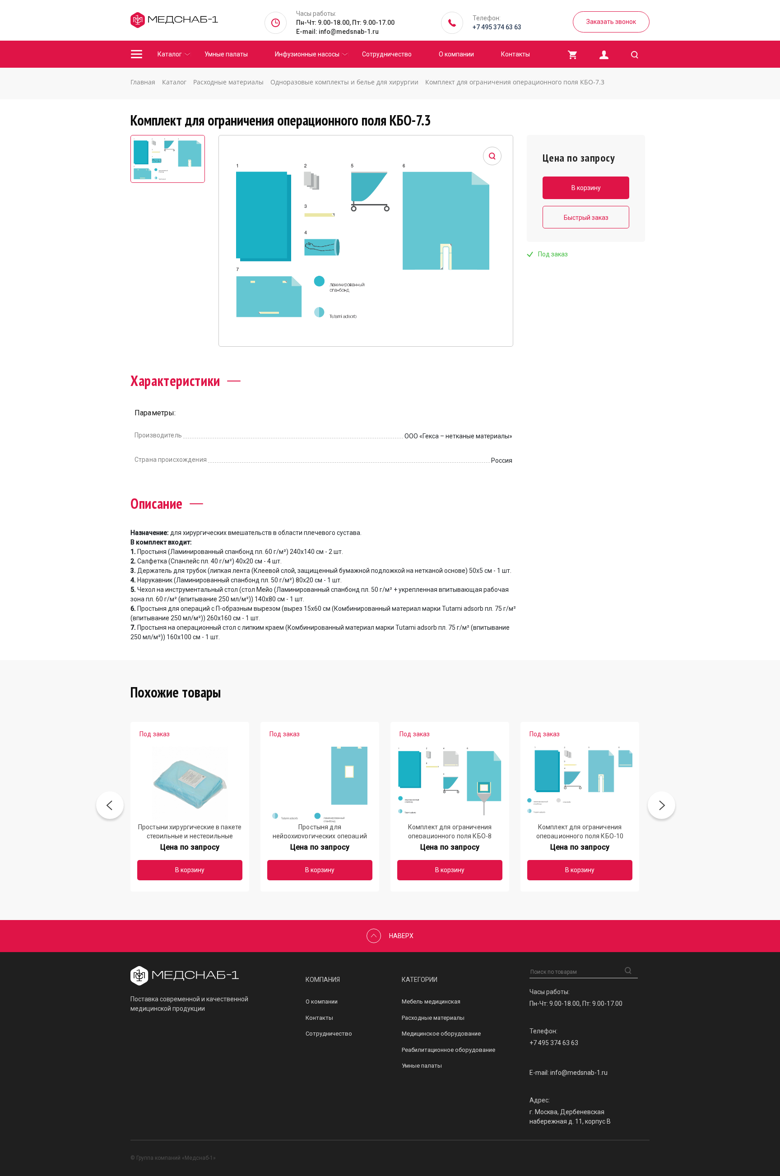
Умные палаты (226, 54)
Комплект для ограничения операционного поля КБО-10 (580, 830)
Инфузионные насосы (307, 54)
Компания (323, 979)
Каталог (170, 54)
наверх (401, 935)
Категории (419, 979)
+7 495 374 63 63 (497, 27)
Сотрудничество (387, 54)
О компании (456, 54)
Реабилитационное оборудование (448, 1049)
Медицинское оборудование (441, 1033)
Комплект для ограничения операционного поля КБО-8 (450, 830)
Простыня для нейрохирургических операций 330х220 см (320, 830)
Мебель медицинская (431, 1001)
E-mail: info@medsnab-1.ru (337, 31)
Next (661, 807)
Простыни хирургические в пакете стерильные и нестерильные (189, 830)
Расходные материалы (433, 1017)
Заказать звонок (611, 21)
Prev (109, 807)
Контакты (515, 54)
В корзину (189, 870)
